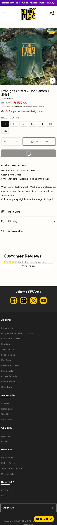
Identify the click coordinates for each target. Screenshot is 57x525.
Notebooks (7, 408)
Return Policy (8, 463)
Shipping (18, 106)
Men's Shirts (7, 327)
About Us (5, 435)
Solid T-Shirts (7, 349)
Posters (5, 403)
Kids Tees (6, 360)
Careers (5, 441)
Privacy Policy (8, 473)
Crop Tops (6, 387)
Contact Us (6, 490)
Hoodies (5, 344)
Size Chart (14, 117)
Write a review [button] (29, 265)
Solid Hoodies (8, 354)
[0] (51, 13)
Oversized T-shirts (10, 338)
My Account (7, 457)
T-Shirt (10, 98)
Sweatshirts (7, 370)
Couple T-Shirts (9, 376)
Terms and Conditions (12, 468)
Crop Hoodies (8, 381)
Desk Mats (6, 419)
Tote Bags (6, 414)
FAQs (4, 495)
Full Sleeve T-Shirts (11, 365)
